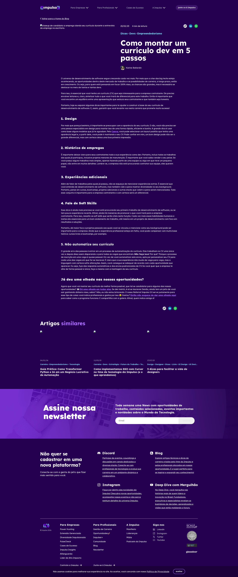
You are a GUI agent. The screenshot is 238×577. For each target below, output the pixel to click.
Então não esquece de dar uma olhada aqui (153, 295)
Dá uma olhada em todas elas (95, 289)
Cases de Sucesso (135, 7)
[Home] (50, 8)
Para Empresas (78, 7)
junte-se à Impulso (187, 7)
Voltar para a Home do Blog (55, 18)
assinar (187, 420)
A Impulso (157, 7)
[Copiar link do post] (185, 26)
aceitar (179, 571)
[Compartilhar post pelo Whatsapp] (196, 26)
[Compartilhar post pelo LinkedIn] (190, 26)
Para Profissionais (105, 7)
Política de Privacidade (158, 571)
